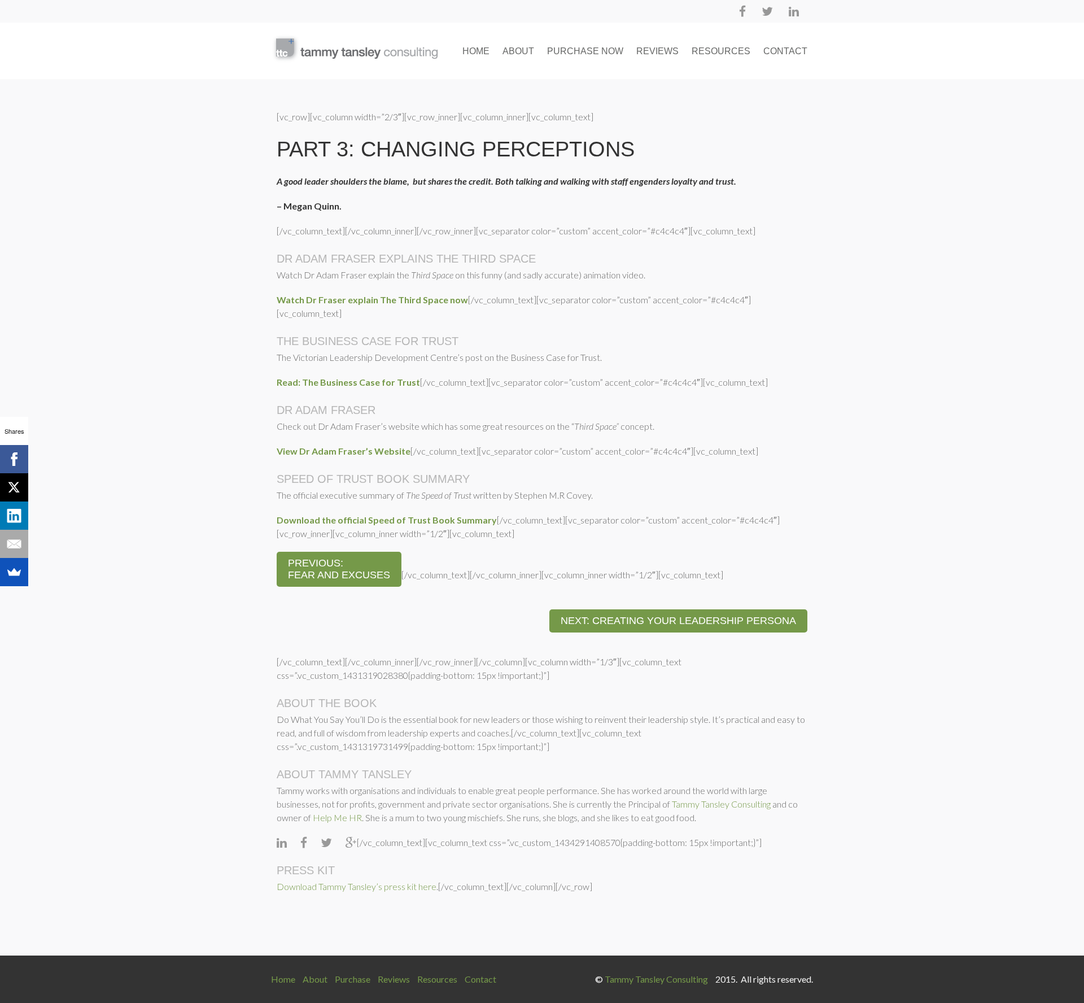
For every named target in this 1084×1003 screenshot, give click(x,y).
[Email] (14, 544)
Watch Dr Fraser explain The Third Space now (372, 299)
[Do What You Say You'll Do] (354, 48)
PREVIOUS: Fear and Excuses (339, 569)
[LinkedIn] (14, 516)
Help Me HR (337, 817)
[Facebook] (14, 459)
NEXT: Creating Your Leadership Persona (678, 620)
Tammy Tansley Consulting (721, 804)
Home (475, 51)
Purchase (352, 979)
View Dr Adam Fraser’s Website (343, 451)
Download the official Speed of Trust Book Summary (387, 519)
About (518, 51)
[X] (14, 487)
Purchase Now (585, 51)
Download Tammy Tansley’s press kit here (356, 886)
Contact (785, 51)
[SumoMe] (14, 572)
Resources (721, 51)
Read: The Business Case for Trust (348, 382)
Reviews (657, 51)
